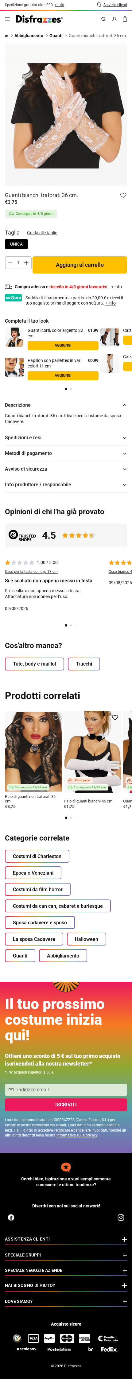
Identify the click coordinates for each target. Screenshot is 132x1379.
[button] (66, 389)
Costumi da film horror (38, 889)
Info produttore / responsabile (38, 485)
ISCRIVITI (66, 1105)
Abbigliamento (63, 956)
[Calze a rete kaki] (109, 363)
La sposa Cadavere (34, 939)
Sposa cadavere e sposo (40, 923)
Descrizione (18, 405)
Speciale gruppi (23, 1255)
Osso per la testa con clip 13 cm (31, 571)
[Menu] (7, 19)
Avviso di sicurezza (26, 469)
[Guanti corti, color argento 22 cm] (14, 337)
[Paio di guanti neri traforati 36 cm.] (33, 752)
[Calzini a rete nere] (109, 337)
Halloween (86, 939)
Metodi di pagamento (28, 453)
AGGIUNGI (63, 375)
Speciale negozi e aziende (33, 1270)
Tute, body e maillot (34, 664)
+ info (110, 303)
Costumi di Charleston (37, 856)
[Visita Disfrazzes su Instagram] (121, 1218)
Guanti (20, 956)
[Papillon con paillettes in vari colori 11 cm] (14, 367)
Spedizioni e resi (23, 438)
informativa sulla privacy (76, 1135)
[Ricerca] (103, 19)
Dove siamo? (19, 1301)
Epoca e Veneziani (33, 873)
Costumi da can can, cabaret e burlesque (58, 906)
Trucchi (84, 664)
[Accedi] (114, 19)
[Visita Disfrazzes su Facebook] (11, 1218)
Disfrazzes (72, 1366)
